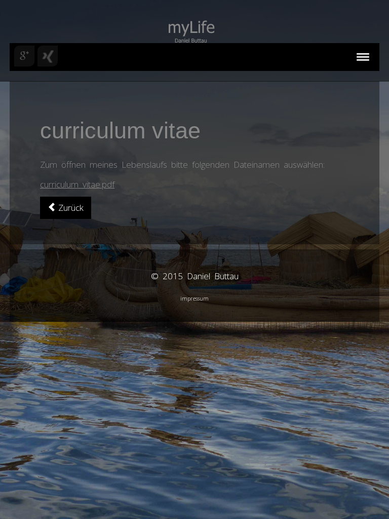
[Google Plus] (24, 56)
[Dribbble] (47, 56)
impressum (194, 298)
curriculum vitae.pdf (77, 184)
